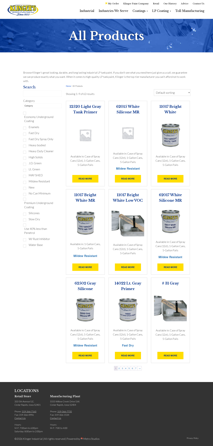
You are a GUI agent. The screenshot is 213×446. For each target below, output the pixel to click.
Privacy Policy (193, 438)
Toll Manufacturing (189, 11)
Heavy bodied (37, 145)
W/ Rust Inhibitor (39, 239)
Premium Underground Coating (38, 205)
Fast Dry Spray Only (41, 139)
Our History (170, 3)
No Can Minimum (39, 193)
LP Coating (161, 11)
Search (29, 87)
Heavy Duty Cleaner (41, 151)
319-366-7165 (29, 411)
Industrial (87, 11)
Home (68, 86)
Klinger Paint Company (136, 3)
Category (29, 100)
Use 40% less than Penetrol (35, 231)
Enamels (34, 127)
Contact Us (198, 3)
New (31, 187)
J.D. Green (35, 163)
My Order (113, 3)
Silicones (34, 213)
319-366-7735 (64, 411)
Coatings (139, 11)
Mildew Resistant (39, 181)
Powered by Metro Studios (83, 438)
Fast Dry (34, 133)
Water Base (36, 245)
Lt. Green (34, 169)
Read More (85, 178)
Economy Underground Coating (38, 119)
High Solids (36, 157)
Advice (184, 3)
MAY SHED (36, 175)
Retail (156, 3)
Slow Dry (34, 219)
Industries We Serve (113, 11)
